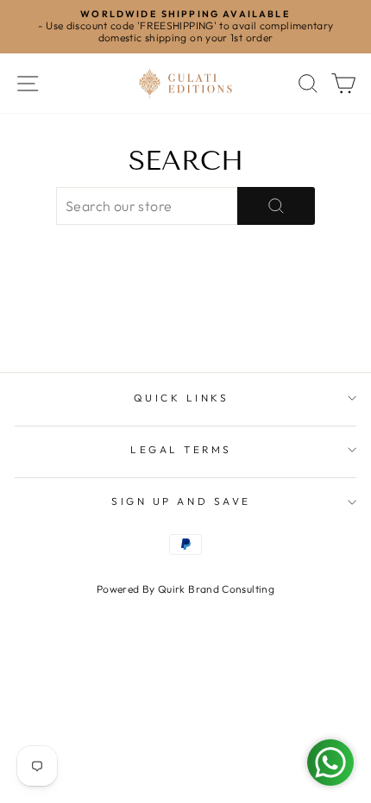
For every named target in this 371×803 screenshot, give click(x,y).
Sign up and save (181, 501)
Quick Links (182, 397)
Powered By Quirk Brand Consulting (185, 588)
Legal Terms (181, 449)
